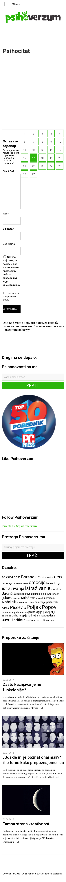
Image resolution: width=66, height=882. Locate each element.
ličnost (55, 594)
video (52, 620)
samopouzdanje (46, 615)
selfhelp (19, 620)
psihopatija (49, 612)
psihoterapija (19, 615)
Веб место (9, 243)
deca (59, 576)
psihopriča (6, 616)
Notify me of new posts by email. (11, 296)
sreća (29, 620)
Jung (16, 593)
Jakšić (7, 593)
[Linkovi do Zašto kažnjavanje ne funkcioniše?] (33, 674)
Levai (48, 594)
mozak (39, 598)
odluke (31, 602)
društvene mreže (20, 583)
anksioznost (11, 577)
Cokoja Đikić (47, 577)
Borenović (30, 577)
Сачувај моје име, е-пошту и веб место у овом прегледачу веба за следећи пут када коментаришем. (12, 271)
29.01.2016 (8, 753)
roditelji (32, 615)
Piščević (18, 607)
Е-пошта (8, 228)
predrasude (8, 612)
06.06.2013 (8, 819)
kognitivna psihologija (32, 593)
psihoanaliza (21, 612)
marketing (15, 598)
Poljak (34, 607)
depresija (7, 583)
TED (42, 620)
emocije (37, 582)
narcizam (49, 598)
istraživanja (13, 588)
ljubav (6, 598)
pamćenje (40, 602)
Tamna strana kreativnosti (26, 824)
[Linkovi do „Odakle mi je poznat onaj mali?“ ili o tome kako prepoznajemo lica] (33, 747)
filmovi (50, 583)
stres (36, 620)
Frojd (57, 583)
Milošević (28, 598)
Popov (49, 607)
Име (6, 213)
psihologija (35, 612)
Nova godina (21, 602)
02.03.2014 (8, 680)
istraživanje (37, 588)
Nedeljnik (9, 602)
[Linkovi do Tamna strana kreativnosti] (26, 814)
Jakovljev (56, 589)
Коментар (8, 170)
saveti (7, 619)
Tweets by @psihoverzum (19, 526)
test (47, 620)
